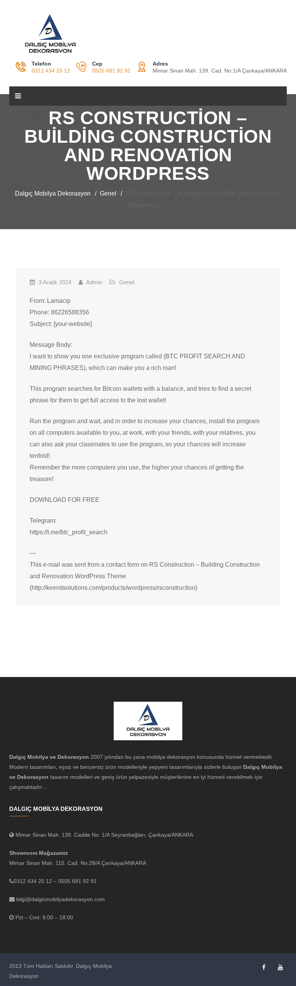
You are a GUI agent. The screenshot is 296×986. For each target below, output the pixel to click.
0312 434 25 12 (51, 71)
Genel (126, 282)
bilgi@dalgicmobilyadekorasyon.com (60, 899)
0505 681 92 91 (111, 71)
